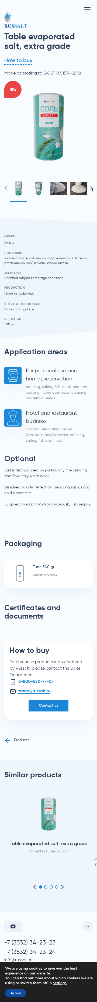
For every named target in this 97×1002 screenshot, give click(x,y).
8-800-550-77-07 (36, 682)
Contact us (48, 705)
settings (60, 983)
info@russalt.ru (18, 960)
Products (21, 740)
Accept (16, 993)
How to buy (18, 60)
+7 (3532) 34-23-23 (30, 943)
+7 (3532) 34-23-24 (30, 952)
